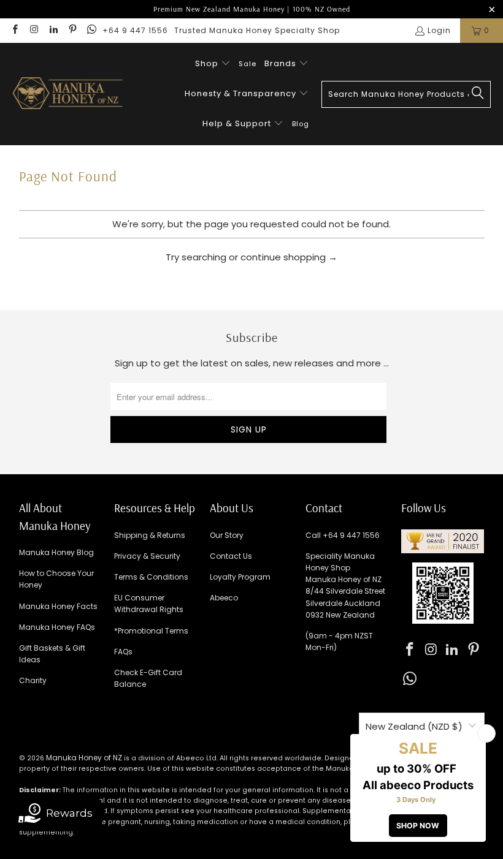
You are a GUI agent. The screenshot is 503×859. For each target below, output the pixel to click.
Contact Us (231, 556)
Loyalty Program (240, 577)
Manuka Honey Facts (58, 606)
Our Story (227, 535)
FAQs (123, 651)
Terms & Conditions (151, 577)
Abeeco (224, 597)
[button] (213, 64)
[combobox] (406, 94)
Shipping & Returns (149, 535)
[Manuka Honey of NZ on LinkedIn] (53, 30)
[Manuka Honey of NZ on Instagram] (33, 30)
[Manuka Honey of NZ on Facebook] (14, 30)
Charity (33, 680)
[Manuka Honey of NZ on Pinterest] (72, 30)
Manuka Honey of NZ (84, 757)
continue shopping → (288, 257)
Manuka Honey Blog (56, 552)
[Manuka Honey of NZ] (67, 94)
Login (439, 30)
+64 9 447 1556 (135, 30)
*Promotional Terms (151, 631)
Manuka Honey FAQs (57, 627)
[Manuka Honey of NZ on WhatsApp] (91, 30)
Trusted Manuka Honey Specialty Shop (257, 30)
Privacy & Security (147, 556)
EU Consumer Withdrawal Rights (148, 603)
